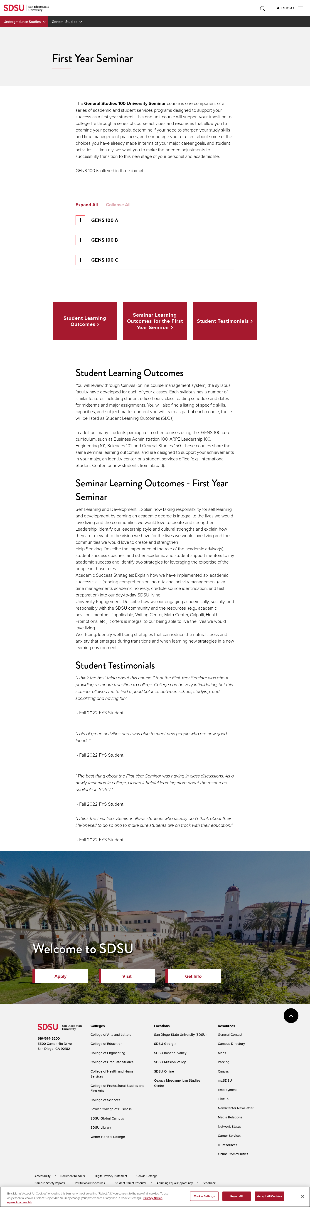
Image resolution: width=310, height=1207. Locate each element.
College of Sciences (105, 1100)
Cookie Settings (146, 1176)
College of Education (106, 1043)
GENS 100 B (104, 240)
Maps (222, 1053)
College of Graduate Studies (112, 1062)
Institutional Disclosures (90, 1183)
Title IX (223, 1098)
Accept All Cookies (269, 1196)
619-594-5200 (49, 1038)
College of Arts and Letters (111, 1034)
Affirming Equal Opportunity (175, 1183)
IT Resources (227, 1144)
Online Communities (233, 1154)
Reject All (236, 1196)
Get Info (193, 976)
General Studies (64, 21)
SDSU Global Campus (107, 1118)
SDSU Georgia (165, 1043)
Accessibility (42, 1176)
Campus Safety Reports (49, 1183)
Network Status (229, 1126)
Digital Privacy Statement (111, 1176)
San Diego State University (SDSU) (180, 1034)
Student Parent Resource (131, 1183)
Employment (227, 1089)
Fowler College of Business (111, 1109)
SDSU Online (164, 1071)
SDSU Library (101, 1127)
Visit (127, 976)
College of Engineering (108, 1053)
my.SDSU (225, 1080)
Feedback (209, 1183)
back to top (291, 1015)
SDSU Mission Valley (170, 1062)
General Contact (230, 1034)
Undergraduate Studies (22, 21)
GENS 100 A (104, 220)
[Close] (303, 1196)
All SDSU (285, 8)
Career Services (229, 1135)
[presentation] (97, 1026)
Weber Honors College (108, 1136)
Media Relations (230, 1117)
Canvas (223, 1071)
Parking (223, 1062)
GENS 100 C (104, 260)
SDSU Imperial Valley (170, 1053)
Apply (60, 976)
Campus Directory (231, 1043)
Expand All (87, 204)
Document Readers (72, 1176)
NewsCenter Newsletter (235, 1108)
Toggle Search (263, 8)
